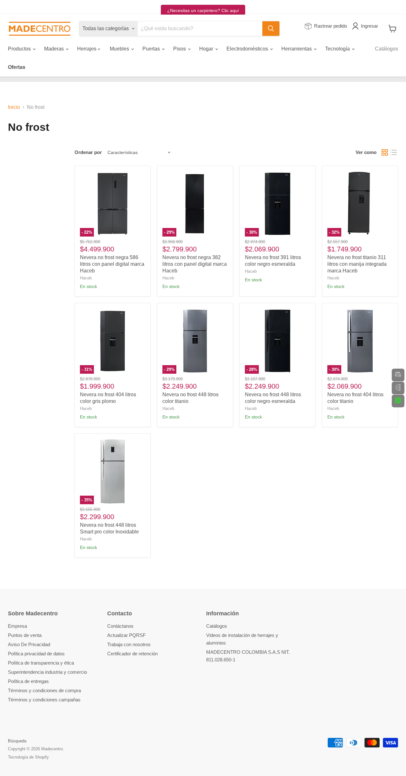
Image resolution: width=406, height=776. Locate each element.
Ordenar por (88, 152)
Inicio (14, 107)
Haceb (86, 278)
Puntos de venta (25, 635)
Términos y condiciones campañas (44, 699)
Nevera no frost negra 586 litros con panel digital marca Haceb (112, 264)
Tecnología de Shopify (28, 757)
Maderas (54, 48)
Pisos (180, 48)
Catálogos (386, 48)
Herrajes (87, 48)
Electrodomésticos (247, 48)
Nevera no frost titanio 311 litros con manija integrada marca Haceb (357, 264)
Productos (20, 48)
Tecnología (338, 48)
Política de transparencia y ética (41, 663)
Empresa (17, 626)
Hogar (206, 48)
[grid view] (384, 152)
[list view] (393, 152)
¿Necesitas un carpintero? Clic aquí (203, 10)
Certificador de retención (132, 653)
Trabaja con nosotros (129, 644)
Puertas (151, 48)
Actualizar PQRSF (126, 635)
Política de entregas (28, 681)
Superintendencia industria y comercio (47, 672)
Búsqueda (17, 741)
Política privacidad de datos (36, 653)
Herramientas (297, 48)
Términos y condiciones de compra (44, 690)
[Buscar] (270, 28)
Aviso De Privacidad (29, 644)
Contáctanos (120, 626)
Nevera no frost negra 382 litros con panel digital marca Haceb (194, 264)
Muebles (120, 48)
